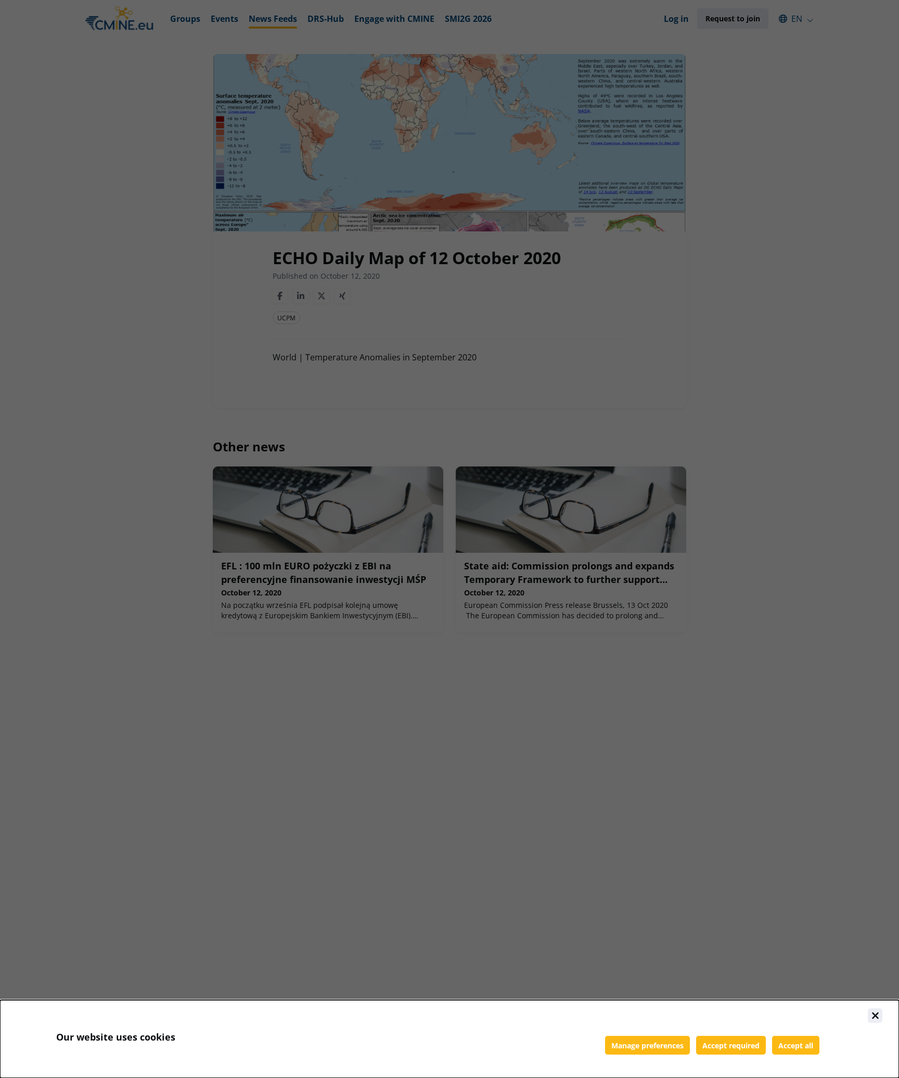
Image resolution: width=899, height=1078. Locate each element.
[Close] (875, 1015)
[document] (449, 1039)
